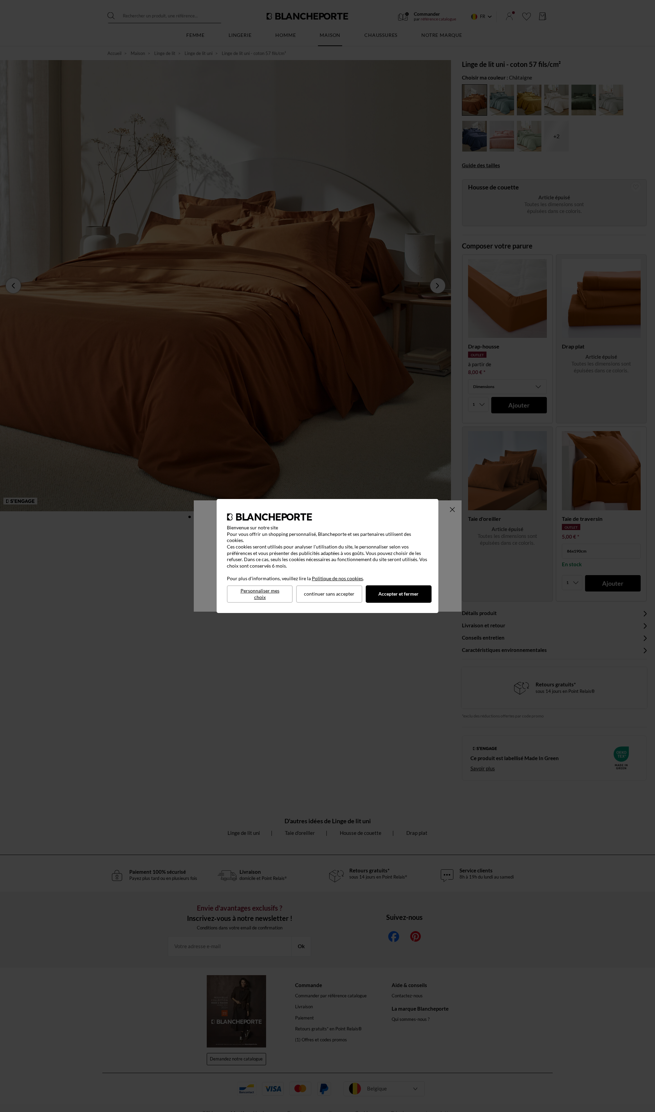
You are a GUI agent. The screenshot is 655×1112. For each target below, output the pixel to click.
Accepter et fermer (398, 594)
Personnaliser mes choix (260, 594)
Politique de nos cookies (337, 578)
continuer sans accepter (329, 594)
